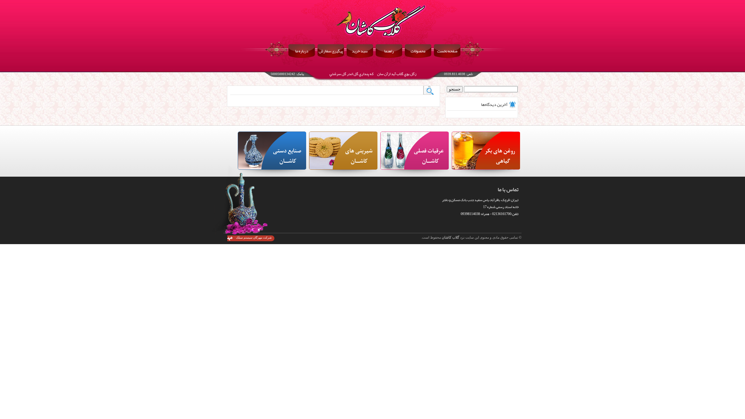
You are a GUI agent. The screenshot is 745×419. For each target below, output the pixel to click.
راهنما (389, 51)
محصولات (418, 51)
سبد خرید (360, 51)
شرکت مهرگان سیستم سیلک (254, 237)
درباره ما (301, 51)
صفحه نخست (447, 51)
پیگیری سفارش (331, 51)
